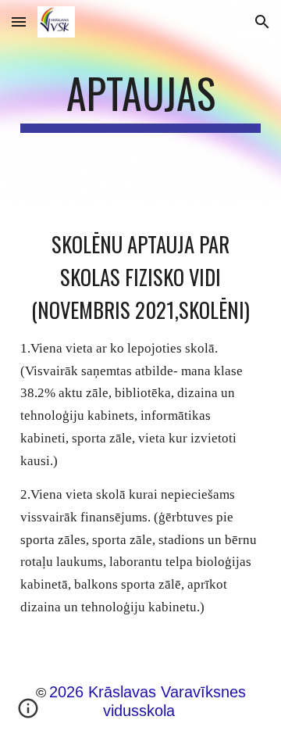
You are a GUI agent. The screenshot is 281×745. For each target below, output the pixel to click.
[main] (140, 101)
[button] (18, 21)
